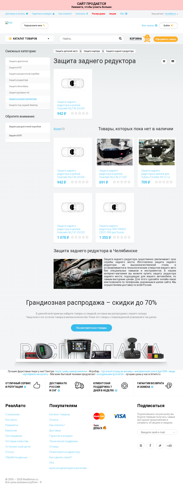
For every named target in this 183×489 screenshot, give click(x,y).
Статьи (9, 452)
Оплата (53, 419)
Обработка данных (16, 457)
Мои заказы (148, 25)
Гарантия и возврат (42, 14)
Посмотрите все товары (91, 327)
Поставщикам (13, 435)
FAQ (122, 14)
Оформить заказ (165, 39)
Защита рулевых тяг (19, 92)
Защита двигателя (18, 61)
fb (150, 445)
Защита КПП (15, 67)
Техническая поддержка (63, 441)
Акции (112, 14)
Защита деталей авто (66, 51)
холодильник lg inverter (110, 374)
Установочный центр (18, 446)
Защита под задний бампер (23, 105)
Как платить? (65, 14)
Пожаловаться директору (64, 452)
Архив (57, 128)
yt (169, 445)
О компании (12, 414)
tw (159, 445)
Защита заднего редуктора (23, 99)
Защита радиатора (18, 80)
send (174, 432)
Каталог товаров (59, 414)
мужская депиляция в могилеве (68, 468)
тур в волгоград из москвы (117, 371)
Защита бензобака (18, 86)
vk (140, 445)
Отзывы (54, 446)
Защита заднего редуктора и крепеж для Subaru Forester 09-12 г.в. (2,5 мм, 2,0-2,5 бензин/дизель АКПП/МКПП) (155, 177)
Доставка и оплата (15, 14)
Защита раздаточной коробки (24, 74)
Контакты (81, 14)
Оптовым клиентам (16, 441)
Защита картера (92, 51)
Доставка (55, 430)
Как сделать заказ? (60, 457)
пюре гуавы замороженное (71, 371)
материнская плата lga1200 (151, 371)
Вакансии (11, 430)
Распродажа (98, 14)
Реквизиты (11, 425)
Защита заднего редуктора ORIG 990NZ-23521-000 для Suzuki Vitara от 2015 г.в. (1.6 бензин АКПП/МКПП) (113, 232)
